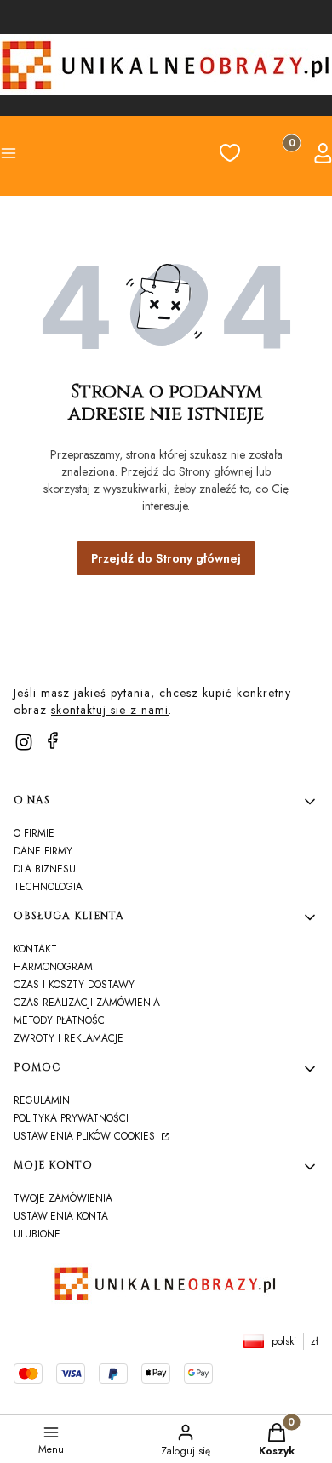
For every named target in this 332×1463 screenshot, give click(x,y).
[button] (34, 156)
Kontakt (35, 949)
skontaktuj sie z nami (110, 709)
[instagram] (24, 742)
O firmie (34, 833)
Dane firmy (43, 851)
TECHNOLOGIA (48, 886)
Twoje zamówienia (63, 1198)
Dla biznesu (45, 869)
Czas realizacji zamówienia (87, 1002)
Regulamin (42, 1100)
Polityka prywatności (71, 1118)
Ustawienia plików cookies (86, 1136)
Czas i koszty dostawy (74, 984)
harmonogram (53, 966)
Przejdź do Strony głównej (166, 558)
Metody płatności (60, 1020)
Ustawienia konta (61, 1216)
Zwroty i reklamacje (68, 1038)
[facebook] (53, 740)
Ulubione (37, 1234)
